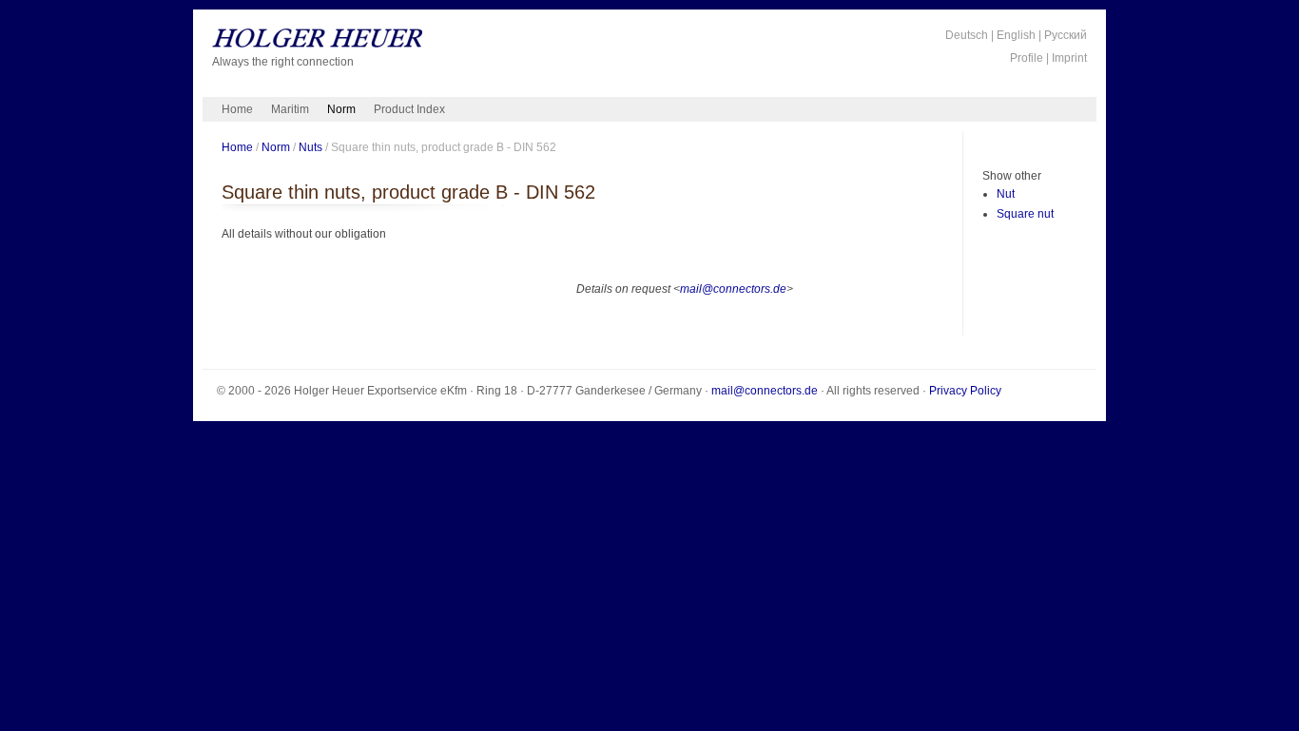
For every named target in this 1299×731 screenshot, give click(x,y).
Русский (1065, 35)
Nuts (310, 147)
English (1016, 35)
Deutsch (966, 35)
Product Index (409, 109)
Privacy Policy (965, 390)
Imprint (1069, 58)
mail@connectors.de (733, 289)
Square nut (1025, 214)
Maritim (290, 109)
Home (237, 109)
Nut (1006, 194)
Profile (1026, 58)
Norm (341, 109)
